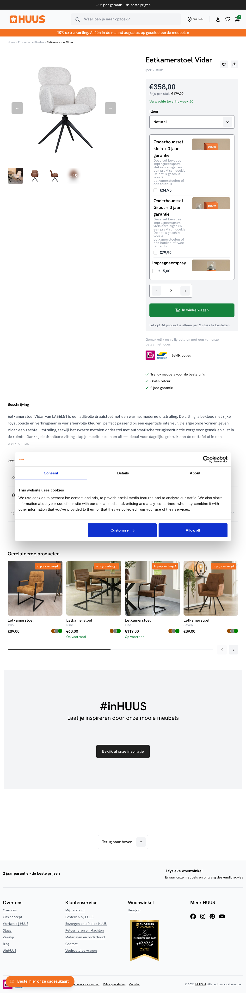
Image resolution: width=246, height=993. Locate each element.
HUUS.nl (200, 984)
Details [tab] (123, 473)
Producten (24, 42)
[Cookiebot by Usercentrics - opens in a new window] (206, 459)
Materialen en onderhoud (85, 937)
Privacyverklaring (114, 984)
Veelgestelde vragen (81, 950)
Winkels (198, 19)
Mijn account (75, 910)
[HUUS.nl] (37, 19)
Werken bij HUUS (15, 923)
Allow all (193, 530)
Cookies (134, 984)
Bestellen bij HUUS (79, 917)
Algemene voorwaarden (84, 984)
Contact (71, 944)
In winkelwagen (195, 310)
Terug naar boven (117, 841)
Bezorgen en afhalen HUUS (86, 923)
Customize (120, 530)
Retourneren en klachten (84, 930)
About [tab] (195, 473)
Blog (6, 944)
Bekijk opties (181, 355)
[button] (224, 64)
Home (11, 42)
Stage (7, 930)
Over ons (10, 910)
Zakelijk (8, 937)
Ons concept (12, 917)
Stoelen (39, 42)
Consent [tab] (51, 473)
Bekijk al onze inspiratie (123, 751)
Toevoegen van (163, 190)
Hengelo (134, 910)
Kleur (154, 111)
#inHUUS (9, 950)
